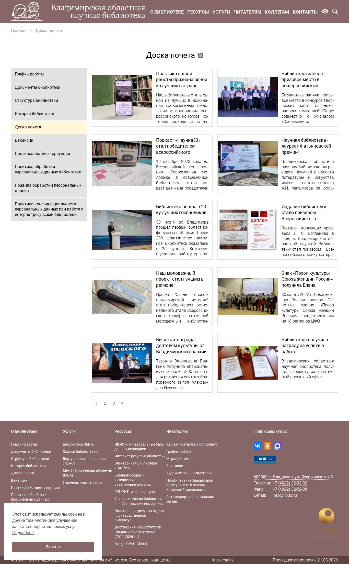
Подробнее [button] (23, 532)
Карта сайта (222, 560)
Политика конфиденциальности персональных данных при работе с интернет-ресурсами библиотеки (49, 209)
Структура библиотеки (36, 100)
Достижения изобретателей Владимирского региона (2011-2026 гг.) (137, 531)
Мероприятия (177, 459)
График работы (29, 74)
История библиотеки (34, 113)
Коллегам (277, 12)
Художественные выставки (189, 473)
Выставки (174, 466)
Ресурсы (198, 12)
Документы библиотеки (37, 87)
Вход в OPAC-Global (130, 544)
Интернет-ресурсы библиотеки (140, 456)
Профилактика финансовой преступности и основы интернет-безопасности (189, 485)
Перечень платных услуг (83, 482)
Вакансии (24, 140)
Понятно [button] (53, 547)
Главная (19, 30)
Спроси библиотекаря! (82, 451)
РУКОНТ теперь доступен (135, 492)
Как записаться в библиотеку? (192, 444)
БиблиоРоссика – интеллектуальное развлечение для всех (132, 479)
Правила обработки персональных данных (48, 188)
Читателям (247, 12)
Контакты (305, 12)
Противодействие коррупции (42, 153)
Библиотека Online (78, 444)
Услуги (221, 12)
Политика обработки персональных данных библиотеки (48, 169)
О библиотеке (167, 12)
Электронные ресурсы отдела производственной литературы (139, 515)
